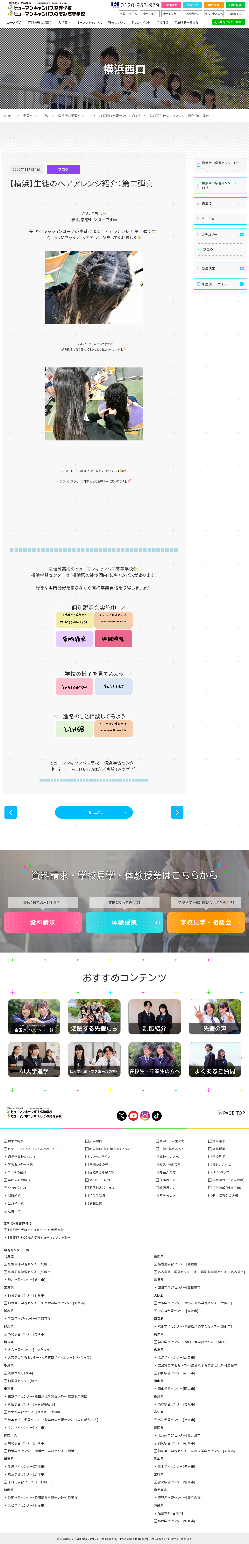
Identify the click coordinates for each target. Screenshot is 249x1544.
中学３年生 (150, 14)
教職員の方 (235, 14)
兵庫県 (159, 1334)
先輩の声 (208, 203)
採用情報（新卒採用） (227, 1187)
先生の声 (208, 218)
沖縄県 (159, 1505)
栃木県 (9, 1310)
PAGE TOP (234, 1112)
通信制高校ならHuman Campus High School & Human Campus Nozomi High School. (112, 1538)
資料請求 (171, 5)
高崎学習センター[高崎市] (26, 1334)
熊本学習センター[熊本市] (176, 1466)
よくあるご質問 (99, 1180)
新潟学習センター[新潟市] (26, 1466)
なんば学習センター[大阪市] (178, 1310)
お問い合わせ (221, 1164)
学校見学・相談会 (206, 922)
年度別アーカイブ (214, 284)
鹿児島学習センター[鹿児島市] (180, 1497)
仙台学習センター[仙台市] (26, 1295)
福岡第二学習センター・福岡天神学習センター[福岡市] (196, 1450)
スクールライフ (99, 1156)
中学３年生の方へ (172, 1148)
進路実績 (14, 1211)
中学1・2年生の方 (172, 1141)
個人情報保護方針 (225, 1195)
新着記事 (208, 268)
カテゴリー (209, 234)
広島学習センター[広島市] (176, 1357)
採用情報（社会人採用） (228, 1180)
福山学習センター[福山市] (176, 1373)
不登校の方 (168, 1195)
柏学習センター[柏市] (23, 1380)
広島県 (159, 1349)
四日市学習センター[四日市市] (180, 1287)
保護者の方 (193, 14)
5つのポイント (141, 22)
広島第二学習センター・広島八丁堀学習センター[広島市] (198, 1365)
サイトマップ (220, 1172)
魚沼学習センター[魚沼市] (26, 1474)
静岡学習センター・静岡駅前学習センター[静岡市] (43, 1497)
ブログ (208, 249)
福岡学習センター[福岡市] (176, 1443)
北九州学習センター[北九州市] (180, 1435)
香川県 (159, 1396)
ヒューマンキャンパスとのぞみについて (35, 1148)
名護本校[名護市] (170, 1513)
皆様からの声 (98, 1164)
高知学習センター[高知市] (176, 1419)
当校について (117, 22)
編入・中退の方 (214, 14)
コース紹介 (14, 22)
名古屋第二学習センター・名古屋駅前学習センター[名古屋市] (201, 1271)
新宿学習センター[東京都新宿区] (31, 1404)
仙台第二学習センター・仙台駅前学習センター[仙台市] (46, 1303)
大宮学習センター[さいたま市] (29, 1349)
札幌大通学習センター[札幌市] (30, 1264)
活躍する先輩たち (186, 22)
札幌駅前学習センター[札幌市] (30, 1271)
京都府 (159, 1318)
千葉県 (9, 1365)
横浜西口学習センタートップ (220, 165)
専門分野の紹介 (19, 1180)
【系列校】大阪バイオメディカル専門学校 (36, 1229)
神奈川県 (10, 1435)
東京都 (9, 1388)
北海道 (9, 1256)
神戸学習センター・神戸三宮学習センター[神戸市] (193, 1341)
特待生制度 (97, 1195)
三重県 (159, 1279)
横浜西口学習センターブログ (119, 115)
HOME (8, 115)
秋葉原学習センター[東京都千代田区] (35, 1412)
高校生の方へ (128, 14)
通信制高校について (22, 1156)
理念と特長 (16, 1141)
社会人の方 (168, 1172)
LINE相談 (235, 5)
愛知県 (159, 1256)
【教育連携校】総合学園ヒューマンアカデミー (39, 1237)
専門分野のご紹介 (40, 22)
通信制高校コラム (101, 1187)
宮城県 (9, 1287)
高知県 (159, 1412)
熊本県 (159, 1458)
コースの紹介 (17, 1172)
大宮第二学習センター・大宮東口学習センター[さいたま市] (49, 1357)
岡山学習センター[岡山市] (176, 1388)
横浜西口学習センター (74, 115)
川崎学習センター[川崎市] (26, 1443)
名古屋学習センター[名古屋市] (180, 1264)
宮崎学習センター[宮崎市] (176, 1482)
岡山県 (159, 1380)
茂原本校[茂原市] (20, 1373)
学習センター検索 (230, 22)
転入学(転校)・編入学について (110, 1148)
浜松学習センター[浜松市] (26, 1505)
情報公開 (95, 1203)
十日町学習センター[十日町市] (30, 1482)
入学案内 (64, 22)
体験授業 (192, 5)
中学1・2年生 (171, 14)
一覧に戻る (94, 812)
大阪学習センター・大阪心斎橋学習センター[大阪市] (195, 1303)
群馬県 (9, 1326)
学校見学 (214, 5)
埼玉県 (9, 1341)
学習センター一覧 (35, 115)
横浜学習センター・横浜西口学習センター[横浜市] (43, 1450)
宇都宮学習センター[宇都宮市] (30, 1318)
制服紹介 (14, 1195)
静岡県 (9, 1489)
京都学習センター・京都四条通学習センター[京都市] (195, 1326)
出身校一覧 (16, 1203)
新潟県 (9, 1458)
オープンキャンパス (89, 22)
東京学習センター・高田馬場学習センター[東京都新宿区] (48, 1396)
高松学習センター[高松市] (176, 1404)
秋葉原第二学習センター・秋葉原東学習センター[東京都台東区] (53, 1419)
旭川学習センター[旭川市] (26, 1279)
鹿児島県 (160, 1489)
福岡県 (159, 1427)
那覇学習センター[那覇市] (176, 1521)
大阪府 (159, 1295)
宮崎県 (159, 1474)
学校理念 (162, 22)
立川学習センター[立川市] (26, 1427)
